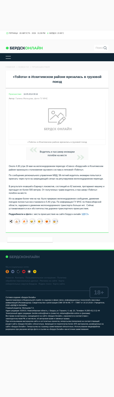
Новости (10, 277)
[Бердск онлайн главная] (22, 256)
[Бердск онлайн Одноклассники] (7, 271)
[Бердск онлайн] (24, 48)
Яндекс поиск (45, 284)
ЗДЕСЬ (85, 214)
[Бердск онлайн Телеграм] (18, 271)
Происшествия (15, 94)
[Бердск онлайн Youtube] (23, 271)
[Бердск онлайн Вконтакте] (12, 271)
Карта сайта (59, 284)
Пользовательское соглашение (41, 277)
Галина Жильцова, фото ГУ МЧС (32, 98)
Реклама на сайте (48, 281)
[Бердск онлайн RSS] (34, 271)
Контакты (19, 277)
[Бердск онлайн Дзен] (29, 271)
